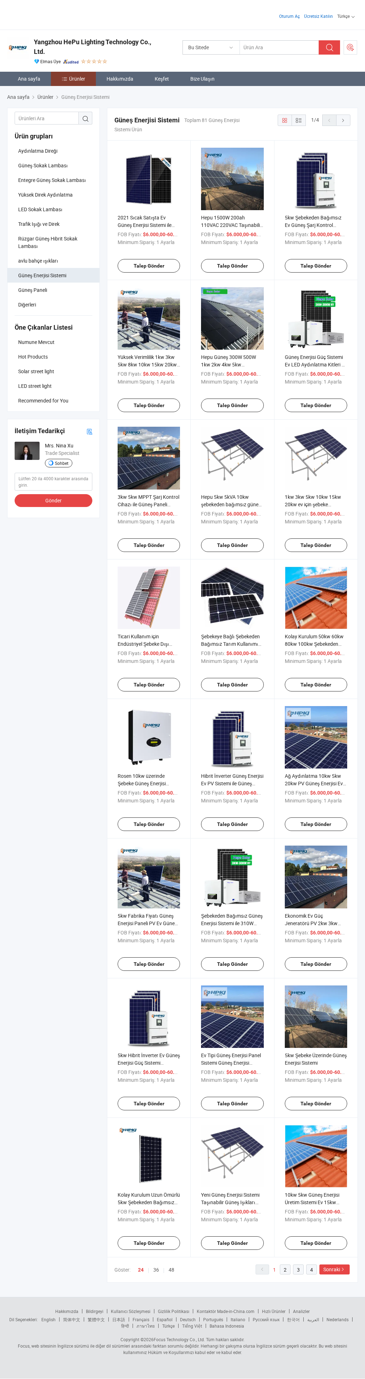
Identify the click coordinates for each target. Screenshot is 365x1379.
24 (141, 1270)
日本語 (118, 1319)
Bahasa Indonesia (227, 1326)
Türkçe (168, 1326)
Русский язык (266, 1319)
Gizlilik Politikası (173, 1311)
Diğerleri (27, 304)
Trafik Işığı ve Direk (39, 223)
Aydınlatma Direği (37, 150)
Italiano (238, 1319)
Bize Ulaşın (202, 78)
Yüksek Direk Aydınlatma (45, 194)
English (48, 1319)
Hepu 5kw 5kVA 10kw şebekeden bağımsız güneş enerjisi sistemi (231, 504)
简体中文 (71, 1319)
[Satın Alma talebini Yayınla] (350, 47)
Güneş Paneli (32, 290)
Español (165, 1319)
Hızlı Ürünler (274, 1311)
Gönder (53, 500)
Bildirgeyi (94, 1311)
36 (156, 1269)
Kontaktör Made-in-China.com (226, 1311)
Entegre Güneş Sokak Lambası (52, 180)
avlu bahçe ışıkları (38, 260)
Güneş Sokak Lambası (43, 165)
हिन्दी (125, 1326)
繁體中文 (96, 1319)
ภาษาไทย (146, 1326)
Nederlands (338, 1319)
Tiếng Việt (192, 1326)
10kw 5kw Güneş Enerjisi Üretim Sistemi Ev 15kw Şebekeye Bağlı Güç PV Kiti (314, 1202)
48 (171, 1269)
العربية (313, 1319)
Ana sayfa (29, 78)
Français (141, 1319)
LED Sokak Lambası (40, 209)
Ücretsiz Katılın (318, 16)
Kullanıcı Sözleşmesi (130, 1311)
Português (213, 1319)
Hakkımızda (120, 78)
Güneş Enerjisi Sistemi (42, 275)
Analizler (301, 1311)
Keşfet (162, 78)
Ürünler (77, 78)
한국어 (293, 1319)
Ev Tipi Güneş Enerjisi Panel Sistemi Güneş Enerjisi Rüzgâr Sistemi (231, 1063)
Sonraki (331, 1269)
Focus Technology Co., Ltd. (179, 1339)
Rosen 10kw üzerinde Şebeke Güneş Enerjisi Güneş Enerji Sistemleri (143, 783)
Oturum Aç (289, 16)
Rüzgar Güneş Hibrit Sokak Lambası (47, 242)
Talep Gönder (149, 266)
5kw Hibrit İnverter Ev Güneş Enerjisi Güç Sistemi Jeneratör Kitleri (149, 1063)
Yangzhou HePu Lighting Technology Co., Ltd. (92, 46)
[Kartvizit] (89, 431)
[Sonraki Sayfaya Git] (343, 120)
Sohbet (61, 463)
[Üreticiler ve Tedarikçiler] (53, 14)
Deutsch (188, 1319)
